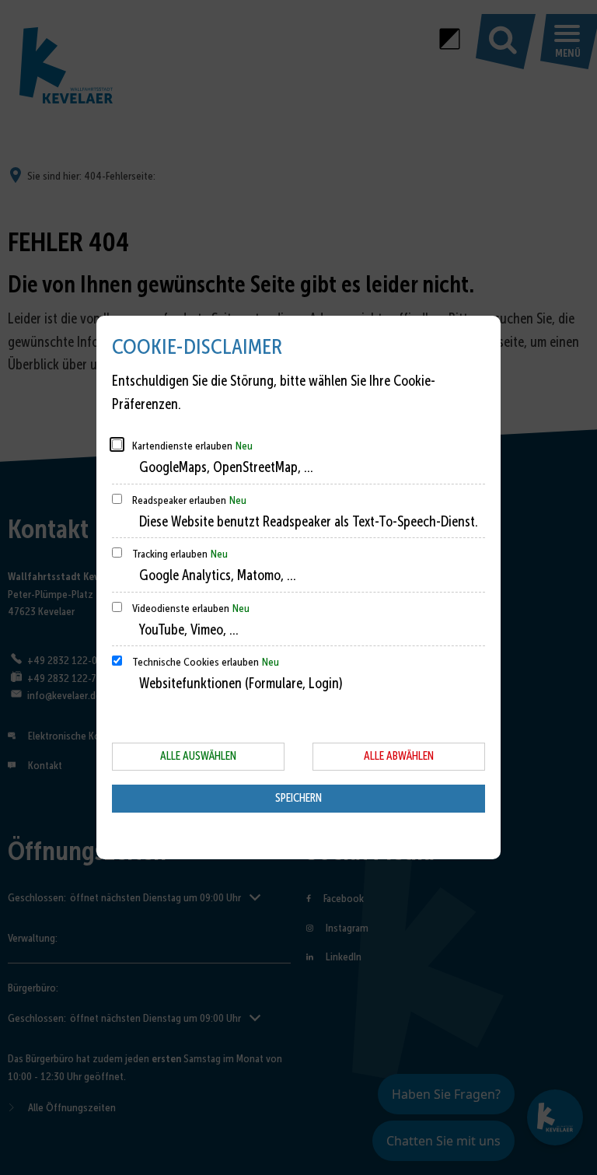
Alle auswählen (198, 756)
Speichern (298, 798)
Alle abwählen (399, 756)
